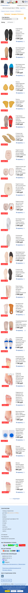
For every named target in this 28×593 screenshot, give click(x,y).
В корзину (19, 41)
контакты (4, 527)
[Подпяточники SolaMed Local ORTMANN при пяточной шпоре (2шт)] (8, 206)
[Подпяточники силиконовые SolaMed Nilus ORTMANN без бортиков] (8, 434)
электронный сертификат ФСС (10, 519)
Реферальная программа (8, 538)
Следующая (16, 498)
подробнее (22, 8)
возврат (4, 517)
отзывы (4, 523)
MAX (5, 560)
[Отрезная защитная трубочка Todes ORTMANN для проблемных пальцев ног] (8, 379)
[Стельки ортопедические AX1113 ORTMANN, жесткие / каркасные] (8, 257)
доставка (10, 513)
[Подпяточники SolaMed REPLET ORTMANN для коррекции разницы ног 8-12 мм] (8, 172)
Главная (3, 11)
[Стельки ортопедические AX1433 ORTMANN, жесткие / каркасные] (8, 223)
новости (4, 521)
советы (4, 531)
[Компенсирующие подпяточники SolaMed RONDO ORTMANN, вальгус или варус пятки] (8, 155)
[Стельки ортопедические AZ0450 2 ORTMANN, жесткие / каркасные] (8, 35)
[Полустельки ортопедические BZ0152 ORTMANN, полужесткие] (8, 309)
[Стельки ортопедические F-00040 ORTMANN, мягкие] (8, 343)
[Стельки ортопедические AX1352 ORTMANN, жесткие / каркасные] (8, 121)
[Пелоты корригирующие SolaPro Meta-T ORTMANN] (8, 104)
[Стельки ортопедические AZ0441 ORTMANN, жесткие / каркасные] (8, 69)
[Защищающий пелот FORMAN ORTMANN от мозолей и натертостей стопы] (8, 485)
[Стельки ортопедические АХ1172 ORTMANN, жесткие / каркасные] (8, 138)
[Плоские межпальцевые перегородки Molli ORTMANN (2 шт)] (8, 451)
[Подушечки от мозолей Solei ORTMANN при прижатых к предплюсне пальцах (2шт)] (8, 398)
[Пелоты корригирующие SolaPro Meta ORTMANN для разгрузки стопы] (8, 87)
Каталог (8, 11)
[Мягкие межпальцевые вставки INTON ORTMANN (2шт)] (8, 468)
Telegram (7, 562)
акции (4, 525)
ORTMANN (18, 11)
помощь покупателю (8, 511)
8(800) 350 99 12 (7, 558)
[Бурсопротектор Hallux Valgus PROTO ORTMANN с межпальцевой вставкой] (8, 416)
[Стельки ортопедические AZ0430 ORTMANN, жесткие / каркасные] (8, 52)
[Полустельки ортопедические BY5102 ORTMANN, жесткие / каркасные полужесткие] (8, 291)
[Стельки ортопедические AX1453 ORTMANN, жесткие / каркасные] (8, 240)
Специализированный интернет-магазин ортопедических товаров (13, 584)
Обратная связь (6, 580)
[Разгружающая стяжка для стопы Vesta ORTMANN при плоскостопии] (8, 361)
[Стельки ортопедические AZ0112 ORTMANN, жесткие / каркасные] (8, 274)
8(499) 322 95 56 (23, 5)
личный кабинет (6, 529)
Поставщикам (5, 536)
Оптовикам (4, 534)
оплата (4, 515)
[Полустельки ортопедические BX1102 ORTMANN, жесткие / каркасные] (8, 326)
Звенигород (5, 5)
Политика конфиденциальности (14, 589)
